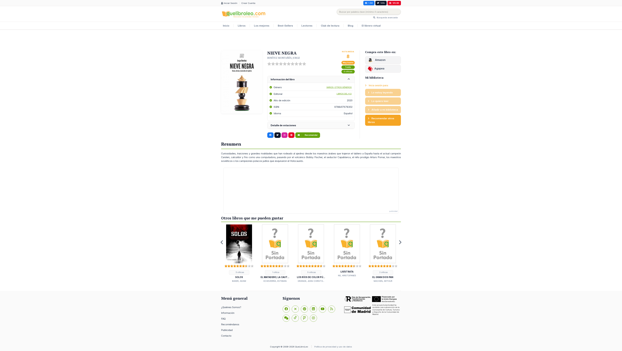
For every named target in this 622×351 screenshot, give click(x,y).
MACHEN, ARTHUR (383, 281)
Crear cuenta (248, 3)
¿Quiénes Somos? (231, 307)
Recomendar (311, 135)
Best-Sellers (285, 25)
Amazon (380, 59)
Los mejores (261, 25)
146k (382, 3)
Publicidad (227, 330)
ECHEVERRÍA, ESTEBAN (275, 281)
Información (227, 312)
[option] (239, 253)
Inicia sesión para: (378, 85)
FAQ (223, 318)
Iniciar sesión (231, 3)
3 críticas (239, 272)
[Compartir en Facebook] (270, 135)
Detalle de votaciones (283, 125)
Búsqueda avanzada (387, 17)
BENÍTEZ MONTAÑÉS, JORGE (283, 57)
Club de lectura (330, 25)
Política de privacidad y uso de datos (333, 346)
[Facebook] (286, 309)
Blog (350, 25)
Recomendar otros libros (381, 120)
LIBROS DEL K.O (344, 94)
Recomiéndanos (230, 324)
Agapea (379, 68)
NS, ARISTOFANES (347, 275)
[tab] (311, 79)
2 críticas (383, 272)
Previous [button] (222, 242)
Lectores (306, 25)
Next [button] (400, 242)
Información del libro (283, 79)
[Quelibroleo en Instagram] (285, 135)
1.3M (370, 3)
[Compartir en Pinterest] (291, 135)
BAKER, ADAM (239, 281)
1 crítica (275, 272)
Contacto (226, 335)
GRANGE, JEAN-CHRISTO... (311, 281)
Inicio (226, 25)
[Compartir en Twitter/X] (277, 135)
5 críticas (311, 272)
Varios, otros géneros (339, 87)
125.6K (395, 3)
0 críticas (348, 71)
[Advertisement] (311, 40)
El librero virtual (371, 25)
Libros (242, 25)
